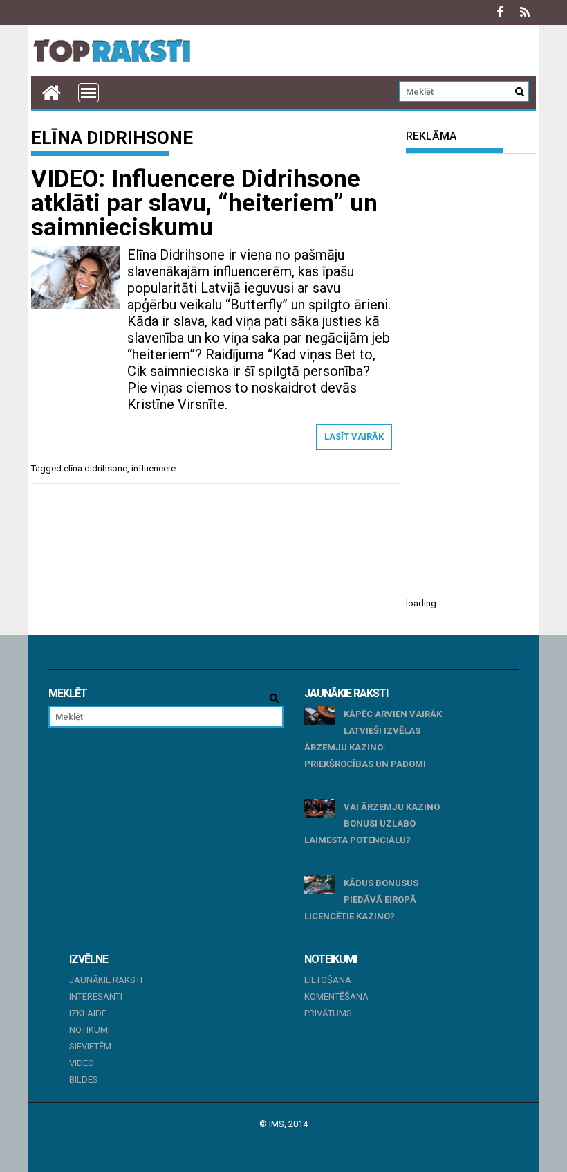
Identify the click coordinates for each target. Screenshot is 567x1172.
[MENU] (88, 92)
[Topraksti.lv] (51, 92)
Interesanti (95, 996)
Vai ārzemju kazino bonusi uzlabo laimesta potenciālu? (372, 823)
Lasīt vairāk (354, 436)
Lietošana (327, 980)
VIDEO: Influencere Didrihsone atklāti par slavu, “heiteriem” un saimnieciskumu (204, 203)
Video (81, 1063)
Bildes (83, 1079)
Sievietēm (90, 1046)
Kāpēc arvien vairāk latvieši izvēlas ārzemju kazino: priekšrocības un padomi (373, 739)
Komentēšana (336, 996)
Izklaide (87, 1013)
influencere (153, 468)
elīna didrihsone (95, 468)
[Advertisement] (471, 375)
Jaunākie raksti (105, 980)
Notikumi (89, 1030)
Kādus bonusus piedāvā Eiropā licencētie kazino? (361, 899)
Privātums (328, 1013)
